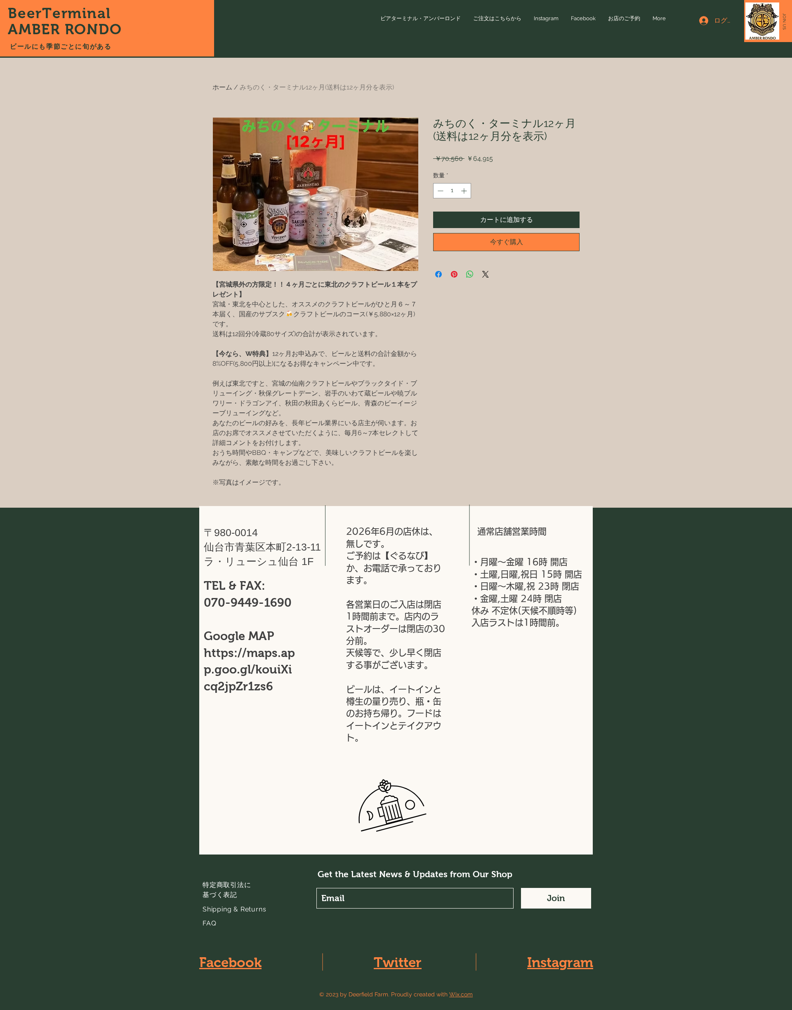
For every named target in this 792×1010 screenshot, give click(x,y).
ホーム (222, 87)
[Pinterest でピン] (454, 274)
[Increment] (465, 191)
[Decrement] (439, 191)
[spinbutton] (452, 191)
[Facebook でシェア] (438, 274)
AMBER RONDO (65, 29)
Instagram (560, 962)
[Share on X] (485, 274)
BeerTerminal (62, 13)
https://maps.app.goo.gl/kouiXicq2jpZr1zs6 (249, 669)
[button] (784, 21)
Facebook (230, 962)
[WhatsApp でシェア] (470, 274)
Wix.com (461, 994)
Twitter (398, 962)
